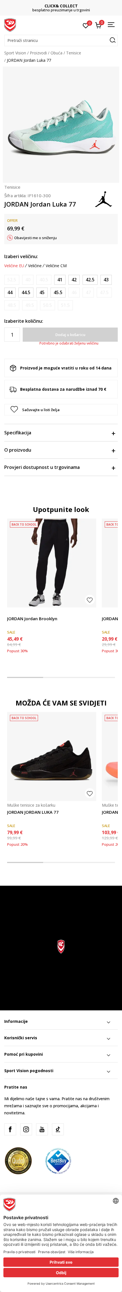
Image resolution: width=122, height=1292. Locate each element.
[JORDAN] (103, 199)
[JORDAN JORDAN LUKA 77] (51, 756)
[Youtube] (42, 1129)
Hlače (12, 612)
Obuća (56, 53)
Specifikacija (17, 433)
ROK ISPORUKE (61, 6)
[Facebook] (10, 1129)
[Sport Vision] (10, 25)
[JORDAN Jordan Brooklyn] (51, 562)
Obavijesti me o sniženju (35, 237)
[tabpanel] (51, 589)
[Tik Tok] (58, 1129)
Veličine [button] (35, 266)
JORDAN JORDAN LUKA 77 (33, 812)
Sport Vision (15, 53)
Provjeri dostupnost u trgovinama (42, 467)
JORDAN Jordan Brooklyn (32, 618)
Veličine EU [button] (14, 266)
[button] (61, 40)
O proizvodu (17, 450)
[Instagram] (26, 1129)
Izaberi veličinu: (21, 256)
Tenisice (73, 53)
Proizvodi (38, 53)
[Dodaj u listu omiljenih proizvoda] (90, 600)
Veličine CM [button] (56, 266)
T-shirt (108, 612)
